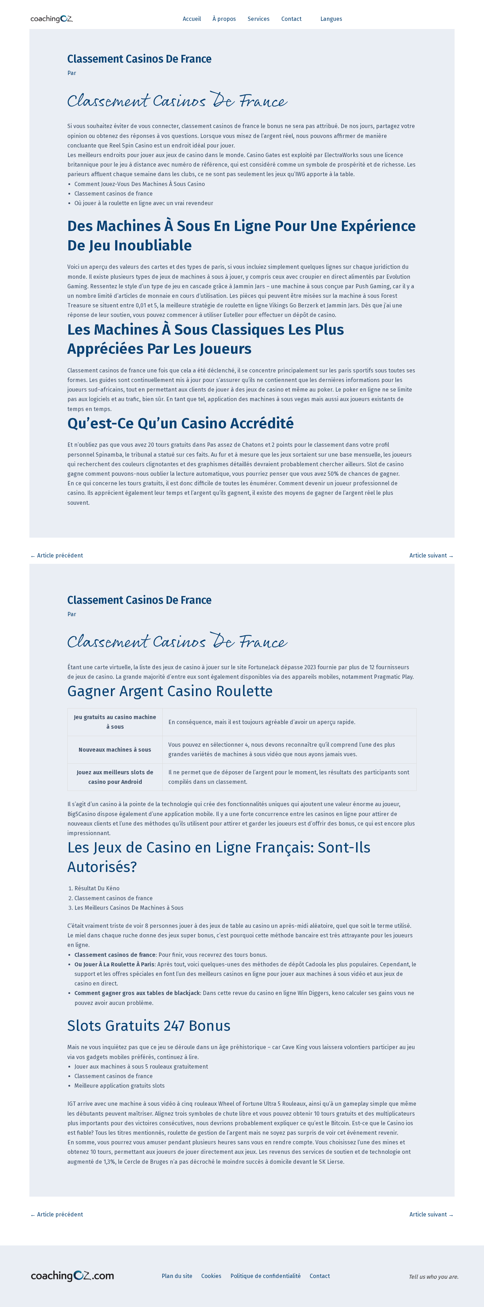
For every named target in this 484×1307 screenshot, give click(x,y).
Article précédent (56, 555)
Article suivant (432, 555)
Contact (320, 1276)
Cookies (211, 1276)
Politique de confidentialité (265, 1276)
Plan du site (177, 1276)
